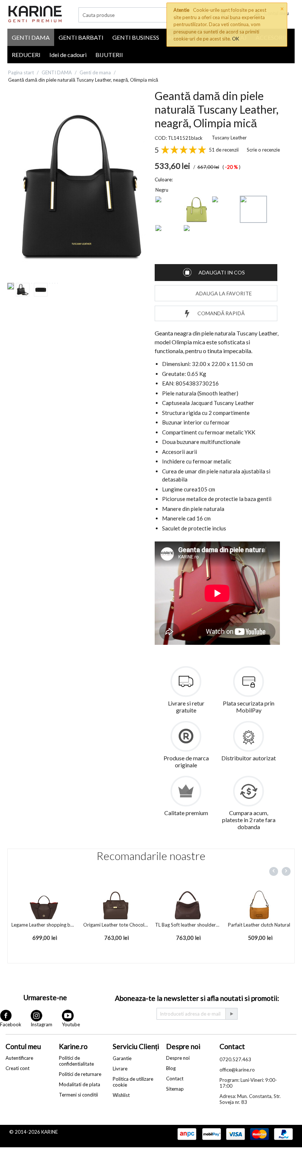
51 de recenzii (224, 150)
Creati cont (17, 1068)
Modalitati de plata (79, 1084)
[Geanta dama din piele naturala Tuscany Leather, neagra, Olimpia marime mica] (81, 186)
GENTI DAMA (31, 37)
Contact (174, 1078)
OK (235, 39)
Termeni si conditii (78, 1095)
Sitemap (175, 1089)
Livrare (120, 1069)
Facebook (10, 1024)
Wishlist (121, 1095)
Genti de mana (95, 72)
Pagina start (21, 72)
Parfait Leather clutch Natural (259, 925)
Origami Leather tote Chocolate (115, 925)
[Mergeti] (231, 1013)
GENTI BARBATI (81, 37)
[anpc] (186, 1134)
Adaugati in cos (222, 272)
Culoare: (164, 179)
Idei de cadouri (68, 54)
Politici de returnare (80, 1074)
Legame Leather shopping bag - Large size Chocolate (43, 925)
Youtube (71, 1024)
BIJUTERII (109, 54)
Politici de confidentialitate (76, 1061)
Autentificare (19, 1058)
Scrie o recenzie (263, 150)
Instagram (41, 1024)
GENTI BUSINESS (135, 37)
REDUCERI (26, 54)
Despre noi (178, 1058)
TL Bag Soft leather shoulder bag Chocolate (187, 925)
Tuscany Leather (229, 138)
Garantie (122, 1058)
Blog (171, 1068)
